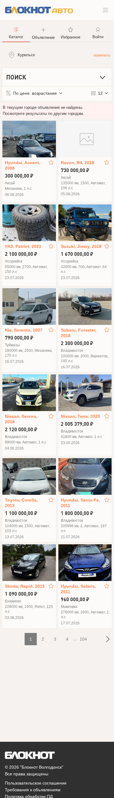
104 (83, 639)
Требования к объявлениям (32, 789)
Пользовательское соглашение (36, 783)
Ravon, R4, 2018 (77, 162)
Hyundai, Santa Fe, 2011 (80, 503)
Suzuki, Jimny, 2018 (81, 246)
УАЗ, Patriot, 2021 (23, 246)
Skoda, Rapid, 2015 (25, 586)
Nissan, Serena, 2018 (21, 419)
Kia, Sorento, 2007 (24, 330)
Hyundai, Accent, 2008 (22, 165)
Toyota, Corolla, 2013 (21, 503)
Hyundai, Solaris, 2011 (78, 589)
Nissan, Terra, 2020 (80, 416)
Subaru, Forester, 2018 (78, 333)
